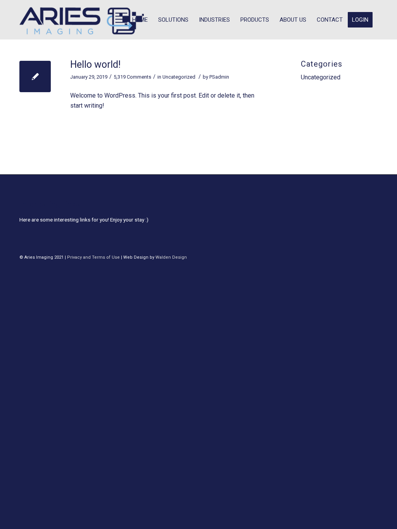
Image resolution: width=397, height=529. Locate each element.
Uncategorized (178, 77)
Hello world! (95, 64)
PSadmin (219, 77)
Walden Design (171, 257)
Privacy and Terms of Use (93, 257)
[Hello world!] (35, 76)
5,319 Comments (132, 77)
